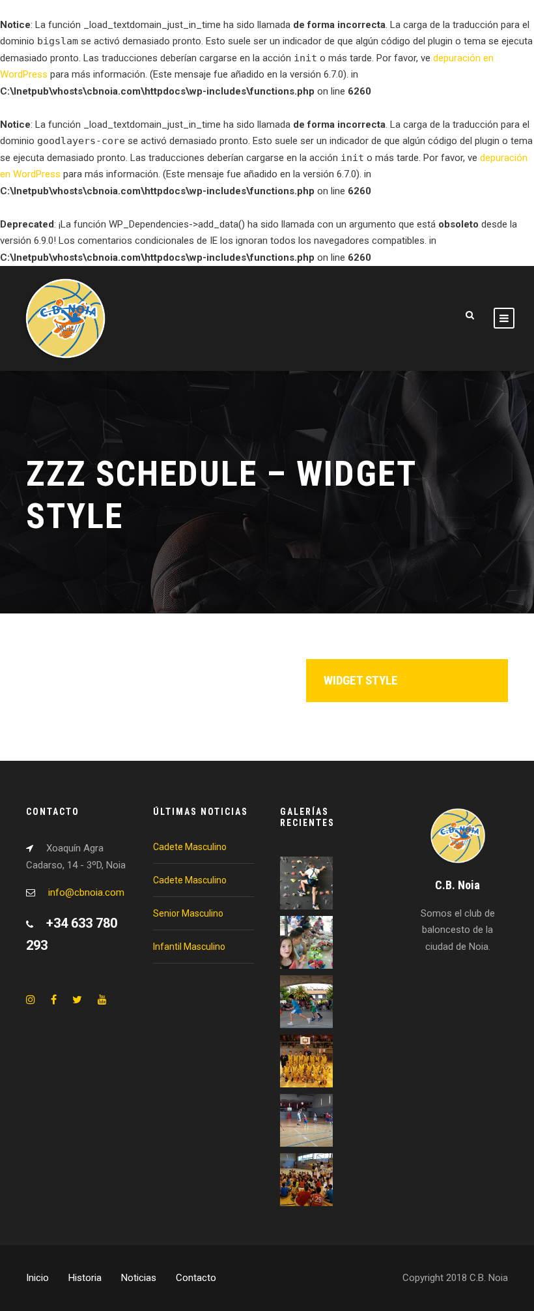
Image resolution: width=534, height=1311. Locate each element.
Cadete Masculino (190, 847)
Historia (85, 1278)
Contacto (196, 1278)
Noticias (138, 1278)
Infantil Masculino (189, 946)
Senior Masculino (188, 913)
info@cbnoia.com (86, 892)
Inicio (37, 1278)
